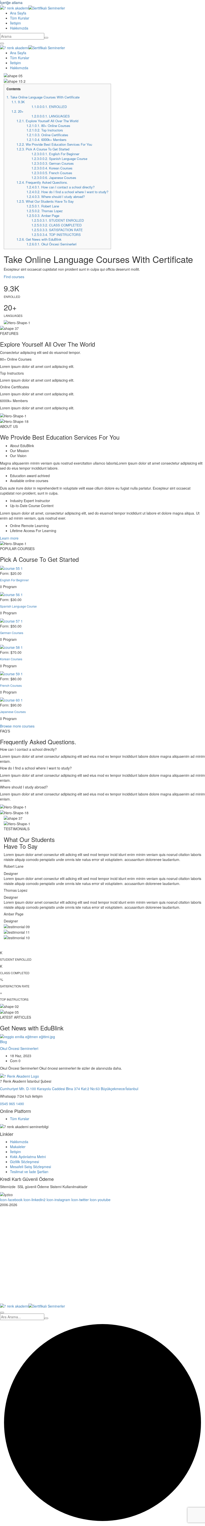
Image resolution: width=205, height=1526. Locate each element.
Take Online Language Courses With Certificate (43, 97)
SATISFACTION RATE (57, 229)
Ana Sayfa (18, 12)
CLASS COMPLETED (57, 225)
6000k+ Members (46, 139)
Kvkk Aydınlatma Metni (28, 1156)
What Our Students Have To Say (45, 201)
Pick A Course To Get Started (42, 149)
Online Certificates (47, 134)
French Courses (52, 172)
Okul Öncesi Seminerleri (51, 244)
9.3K (18, 101)
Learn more (9, 538)
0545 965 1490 (12, 1103)
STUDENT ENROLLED (58, 220)
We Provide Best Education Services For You (54, 144)
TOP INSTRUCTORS (56, 234)
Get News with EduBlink (39, 239)
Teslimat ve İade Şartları (29, 1171)
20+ (18, 111)
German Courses (53, 163)
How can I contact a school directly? (60, 187)
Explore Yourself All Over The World (47, 120)
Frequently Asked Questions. (42, 182)
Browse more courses (17, 726)
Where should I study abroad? (55, 196)
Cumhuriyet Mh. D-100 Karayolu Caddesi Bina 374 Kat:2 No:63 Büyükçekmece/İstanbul (69, 1088)
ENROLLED (49, 106)
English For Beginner (55, 153)
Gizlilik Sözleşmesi (24, 1161)
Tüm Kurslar (19, 17)
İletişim (15, 22)
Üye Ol (37, 1295)
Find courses (14, 276)
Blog (3, 1041)
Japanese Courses (54, 177)
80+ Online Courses (48, 125)
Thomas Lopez (44, 210)
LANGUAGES (51, 116)
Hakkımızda (19, 27)
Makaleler (18, 1146)
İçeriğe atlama (11, 2)
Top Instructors (44, 130)
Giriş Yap (50, 1295)
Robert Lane (42, 206)
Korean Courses (52, 168)
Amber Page (42, 215)
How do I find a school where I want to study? (67, 191)
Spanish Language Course (59, 158)
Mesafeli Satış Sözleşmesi (30, 1166)
